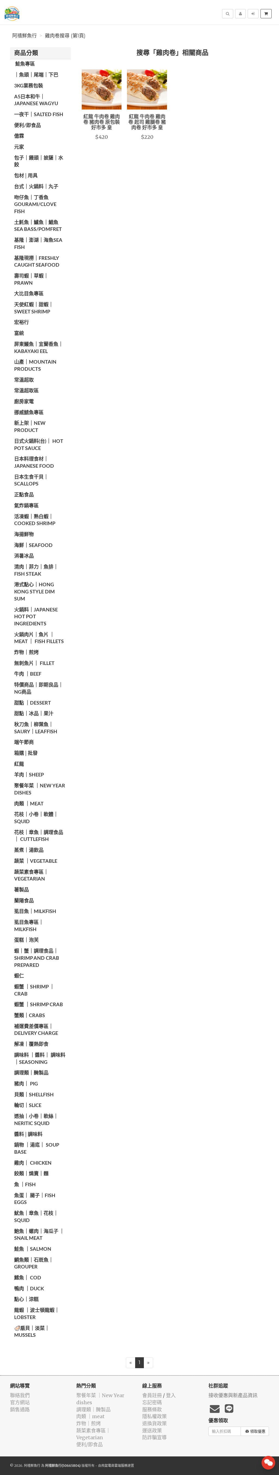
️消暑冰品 (24, 556)
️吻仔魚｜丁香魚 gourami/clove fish (35, 204)
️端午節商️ (24, 742)
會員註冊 (152, 1395)
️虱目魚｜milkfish (35, 911)
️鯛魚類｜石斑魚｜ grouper (33, 1264)
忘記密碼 (152, 1402)
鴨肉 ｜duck (29, 1288)
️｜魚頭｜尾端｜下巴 (36, 75)
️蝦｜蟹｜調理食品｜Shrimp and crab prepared (36, 958)
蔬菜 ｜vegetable (35, 861)
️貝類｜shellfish (34, 1095)
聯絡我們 (20, 1395)
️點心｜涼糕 (26, 1299)
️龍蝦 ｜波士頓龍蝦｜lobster (36, 1314)
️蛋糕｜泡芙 (26, 940)
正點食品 (24, 495)
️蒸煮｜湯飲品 (29, 850)
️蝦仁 (19, 976)
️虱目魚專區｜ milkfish (29, 926)
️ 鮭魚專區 (24, 64)
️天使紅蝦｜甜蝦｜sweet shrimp (33, 308)
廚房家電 (24, 401)
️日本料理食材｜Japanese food (34, 463)
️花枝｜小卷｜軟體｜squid (36, 818)
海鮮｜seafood (33, 545)
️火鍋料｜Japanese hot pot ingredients (36, 617)
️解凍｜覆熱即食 (31, 1044)
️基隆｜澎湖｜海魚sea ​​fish (38, 244)
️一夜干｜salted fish (38, 114)
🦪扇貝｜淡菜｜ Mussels (32, 1332)
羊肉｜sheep (29, 775)
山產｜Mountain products (35, 366)
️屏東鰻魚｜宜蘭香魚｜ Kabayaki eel (38, 348)
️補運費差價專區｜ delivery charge (36, 1030)
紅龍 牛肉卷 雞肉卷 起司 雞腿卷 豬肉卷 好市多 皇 (147, 122)
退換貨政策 (154, 1423)
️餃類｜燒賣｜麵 (31, 1173)
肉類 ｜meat (29, 804)
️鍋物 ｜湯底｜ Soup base (36, 1149)
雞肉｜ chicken (32, 1163)
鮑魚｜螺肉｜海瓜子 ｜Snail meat (39, 1235)
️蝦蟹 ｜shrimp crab (38, 1004)
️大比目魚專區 (29, 294)
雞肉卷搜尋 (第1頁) (65, 36)
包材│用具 (26, 175)
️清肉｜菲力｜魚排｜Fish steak (36, 571)
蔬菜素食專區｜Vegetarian (31, 876)
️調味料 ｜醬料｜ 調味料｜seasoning (39, 1059)
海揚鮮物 (24, 534)
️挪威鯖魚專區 (29, 412)
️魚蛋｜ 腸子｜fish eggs (34, 1199)
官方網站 (20, 1402)
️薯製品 (21, 890)
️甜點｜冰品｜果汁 (33, 713)
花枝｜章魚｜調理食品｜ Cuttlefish (38, 836)
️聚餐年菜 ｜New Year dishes (39, 790)
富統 (19, 333)
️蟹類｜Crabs (29, 1015)
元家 (19, 147)
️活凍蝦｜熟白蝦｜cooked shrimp (34, 520)
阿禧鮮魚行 (24, 36)
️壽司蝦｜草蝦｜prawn (31, 280)
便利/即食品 (27, 125)
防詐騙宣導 (154, 1437)
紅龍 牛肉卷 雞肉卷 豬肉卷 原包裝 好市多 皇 (101, 122)
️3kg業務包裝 (28, 86)
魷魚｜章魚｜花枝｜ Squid (36, 1217)
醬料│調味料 (28, 1134)
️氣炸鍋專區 (26, 506)
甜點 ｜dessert (32, 703)
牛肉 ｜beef (27, 674)
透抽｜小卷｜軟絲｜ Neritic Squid (36, 1120)
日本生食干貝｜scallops (31, 481)
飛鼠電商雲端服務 (114, 1466)
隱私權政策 (154, 1416)
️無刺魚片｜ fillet (34, 663)
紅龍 (19, 764)
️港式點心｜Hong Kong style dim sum (34, 591)
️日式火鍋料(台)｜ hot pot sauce (38, 445)
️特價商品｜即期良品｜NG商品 (38, 689)
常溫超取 (24, 380)
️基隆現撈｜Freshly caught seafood (36, 262)
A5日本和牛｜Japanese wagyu (36, 101)
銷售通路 (20, 1409)
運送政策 (152, 1430)
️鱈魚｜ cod (27, 1278)
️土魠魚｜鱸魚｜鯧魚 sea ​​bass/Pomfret (38, 226)
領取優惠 (257, 1431)
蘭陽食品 (24, 901)
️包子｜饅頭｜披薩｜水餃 (38, 162)
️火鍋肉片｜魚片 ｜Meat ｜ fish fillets (39, 638)
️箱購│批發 (26, 753)
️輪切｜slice (27, 1105)
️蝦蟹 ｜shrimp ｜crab (34, 991)
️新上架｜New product (30, 427)
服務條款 (152, 1409)
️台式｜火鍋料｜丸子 (36, 186)
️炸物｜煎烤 (26, 652)
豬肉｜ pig (26, 1084)
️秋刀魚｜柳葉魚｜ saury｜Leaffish (35, 728)
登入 (171, 1395)
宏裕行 (21, 322)
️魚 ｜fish (25, 1184)
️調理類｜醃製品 (31, 1073)
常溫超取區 (26, 390)
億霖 (19, 136)
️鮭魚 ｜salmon (32, 1249)
